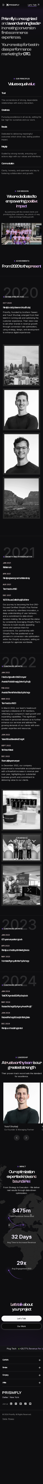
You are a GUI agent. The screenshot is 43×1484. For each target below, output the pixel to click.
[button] (17, 1138)
